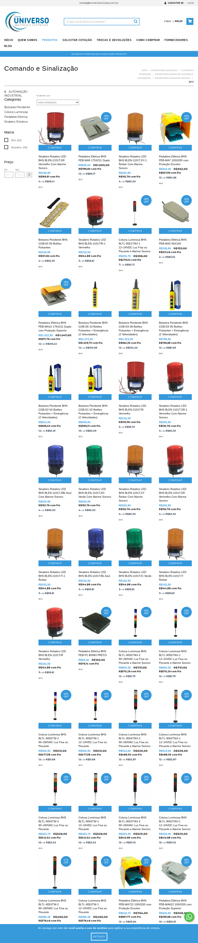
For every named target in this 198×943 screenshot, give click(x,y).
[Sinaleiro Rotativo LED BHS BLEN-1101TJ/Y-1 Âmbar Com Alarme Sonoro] (135, 128)
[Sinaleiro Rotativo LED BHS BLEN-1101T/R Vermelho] (54, 623)
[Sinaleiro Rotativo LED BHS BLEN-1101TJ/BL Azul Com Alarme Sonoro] (54, 460)
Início (8, 40)
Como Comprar (148, 40)
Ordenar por (43, 95)
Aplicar (29, 175)
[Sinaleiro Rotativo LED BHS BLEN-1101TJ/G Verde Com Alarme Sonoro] (95, 460)
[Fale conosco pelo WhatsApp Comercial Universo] (189, 917)
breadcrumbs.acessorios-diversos (172, 78)
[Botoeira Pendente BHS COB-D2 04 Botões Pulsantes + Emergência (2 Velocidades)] (54, 377)
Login (190, 3)
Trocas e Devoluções (114, 40)
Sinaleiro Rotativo (16, 121)
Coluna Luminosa (16, 112)
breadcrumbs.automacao (164, 70)
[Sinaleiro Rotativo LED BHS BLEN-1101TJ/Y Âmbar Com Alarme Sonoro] (135, 460)
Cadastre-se (175, 3)
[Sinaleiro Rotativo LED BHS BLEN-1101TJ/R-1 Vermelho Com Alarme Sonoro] (175, 377)
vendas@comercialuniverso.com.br (99, 2)
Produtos (50, 40)
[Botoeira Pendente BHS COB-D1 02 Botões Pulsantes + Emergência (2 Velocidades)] (95, 377)
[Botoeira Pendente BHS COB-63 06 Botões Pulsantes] (54, 211)
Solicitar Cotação (77, 40)
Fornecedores (176, 40)
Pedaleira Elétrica (15, 117)
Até (17, 169)
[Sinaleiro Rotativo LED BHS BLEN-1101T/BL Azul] (95, 544)
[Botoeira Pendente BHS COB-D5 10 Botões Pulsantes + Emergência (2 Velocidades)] (95, 294)
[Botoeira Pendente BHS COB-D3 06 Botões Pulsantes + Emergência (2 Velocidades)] (175, 294)
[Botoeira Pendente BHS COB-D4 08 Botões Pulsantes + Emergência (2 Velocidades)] (135, 294)
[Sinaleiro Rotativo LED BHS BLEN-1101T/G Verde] (135, 544)
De (5, 169)
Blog (8, 46)
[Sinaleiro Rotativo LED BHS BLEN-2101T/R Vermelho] (135, 377)
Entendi (99, 936)
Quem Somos (28, 40)
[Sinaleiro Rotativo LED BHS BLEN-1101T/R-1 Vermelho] (95, 211)
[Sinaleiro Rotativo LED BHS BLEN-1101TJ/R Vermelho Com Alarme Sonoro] (175, 460)
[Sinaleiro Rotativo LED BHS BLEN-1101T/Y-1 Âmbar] (54, 544)
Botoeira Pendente (17, 107)
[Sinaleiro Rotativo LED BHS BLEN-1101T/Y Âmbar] (175, 544)
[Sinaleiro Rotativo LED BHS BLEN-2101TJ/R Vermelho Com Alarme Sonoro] (54, 128)
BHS (40, 187)
